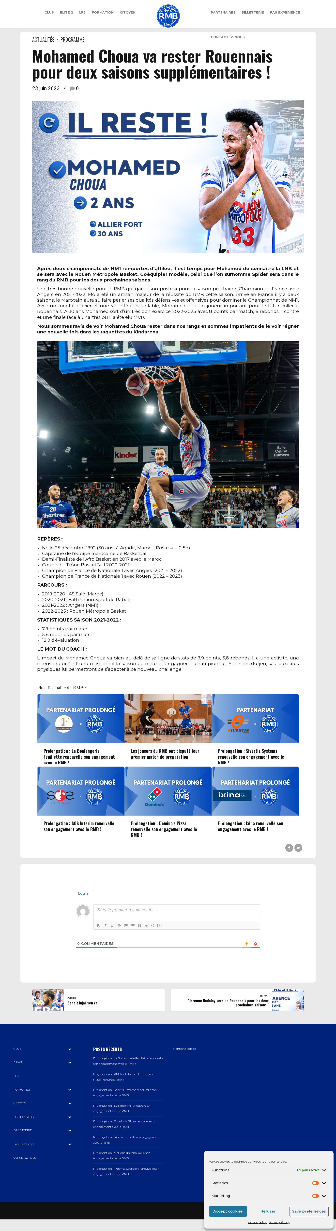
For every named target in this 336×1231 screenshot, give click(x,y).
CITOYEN (127, 12)
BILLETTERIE (253, 12)
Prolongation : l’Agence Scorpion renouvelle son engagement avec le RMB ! (126, 1171)
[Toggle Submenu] (69, 1049)
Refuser (268, 1211)
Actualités (43, 39)
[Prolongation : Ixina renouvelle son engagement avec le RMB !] (255, 814)
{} (153, 925)
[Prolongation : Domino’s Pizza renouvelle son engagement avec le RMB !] (168, 814)
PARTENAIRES (223, 12)
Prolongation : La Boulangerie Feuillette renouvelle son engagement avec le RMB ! (79, 756)
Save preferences (309, 1211)
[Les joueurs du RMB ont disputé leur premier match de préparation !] (168, 742)
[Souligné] (112, 926)
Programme (73, 39)
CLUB (49, 12)
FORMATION (103, 12)
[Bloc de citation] (139, 926)
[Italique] (105, 926)
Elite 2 (66, 12)
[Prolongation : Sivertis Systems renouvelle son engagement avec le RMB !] (255, 742)
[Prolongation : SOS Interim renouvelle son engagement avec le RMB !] (80, 814)
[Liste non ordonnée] (132, 926)
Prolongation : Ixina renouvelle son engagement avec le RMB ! (250, 826)
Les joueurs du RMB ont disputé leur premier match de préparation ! (165, 753)
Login (82, 893)
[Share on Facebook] (289, 848)
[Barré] (119, 926)
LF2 (82, 12)
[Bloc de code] (146, 926)
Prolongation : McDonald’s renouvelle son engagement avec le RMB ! (121, 1155)
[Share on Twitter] (298, 848)
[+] (160, 925)
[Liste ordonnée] (125, 926)
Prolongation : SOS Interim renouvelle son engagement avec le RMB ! (79, 826)
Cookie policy (257, 1222)
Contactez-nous (228, 37)
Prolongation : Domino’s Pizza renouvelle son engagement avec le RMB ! (164, 829)
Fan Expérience (285, 12)
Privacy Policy (279, 1222)
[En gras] (98, 926)
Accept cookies (228, 1211)
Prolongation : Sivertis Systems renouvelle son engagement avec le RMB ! (251, 756)
